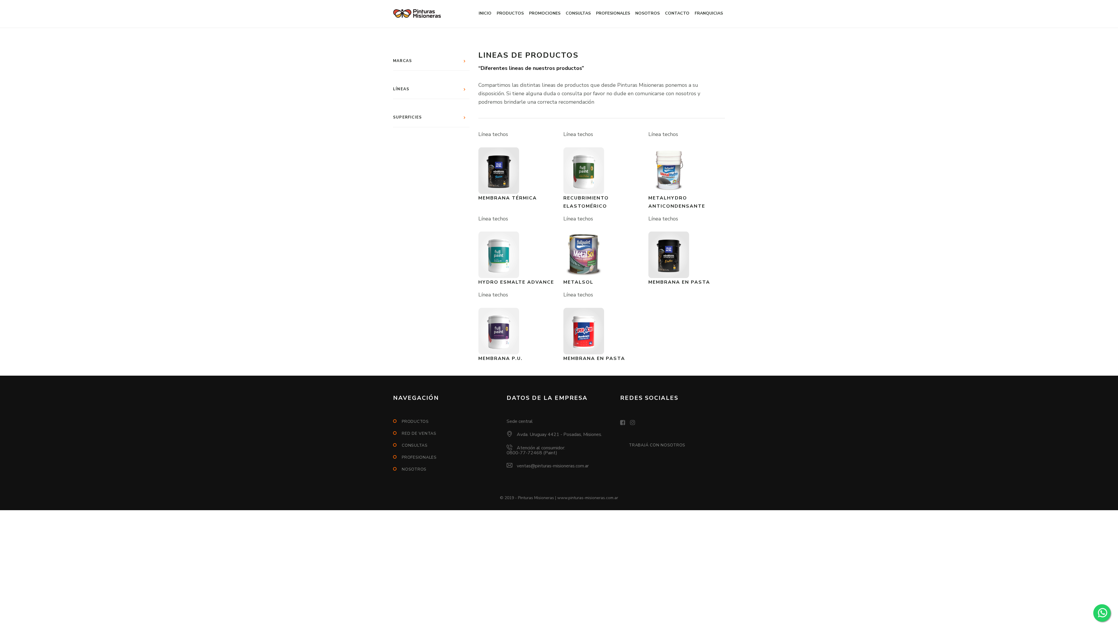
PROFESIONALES (419, 457)
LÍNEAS (401, 89)
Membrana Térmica (507, 198)
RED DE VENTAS (419, 433)
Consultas (578, 13)
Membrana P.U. (500, 358)
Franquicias (709, 13)
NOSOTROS (414, 469)
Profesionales (613, 13)
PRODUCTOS (415, 421)
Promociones (544, 13)
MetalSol (578, 282)
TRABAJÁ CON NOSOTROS (657, 445)
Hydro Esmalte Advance (516, 282)
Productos (510, 13)
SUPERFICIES (407, 117)
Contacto (677, 13)
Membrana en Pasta (679, 282)
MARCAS (402, 60)
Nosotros (647, 13)
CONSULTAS (415, 445)
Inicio (485, 13)
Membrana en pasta (594, 358)
